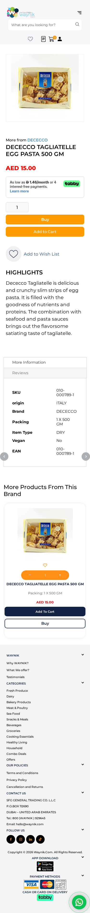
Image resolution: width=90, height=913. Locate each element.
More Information (29, 362)
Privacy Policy (16, 780)
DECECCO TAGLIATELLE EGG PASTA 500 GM (45, 584)
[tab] (45, 362)
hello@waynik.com (30, 824)
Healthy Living (16, 742)
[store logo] (20, 13)
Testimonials (15, 677)
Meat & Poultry (17, 708)
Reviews (20, 373)
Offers (10, 759)
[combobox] (45, 25)
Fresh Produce (17, 690)
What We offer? (17, 670)
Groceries (13, 731)
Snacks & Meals (17, 719)
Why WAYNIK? (17, 663)
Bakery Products (18, 702)
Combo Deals (16, 754)
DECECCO (37, 140)
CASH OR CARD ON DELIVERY (45, 892)
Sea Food (13, 713)
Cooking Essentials (20, 736)
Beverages (13, 725)
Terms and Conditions (22, 773)
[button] (45, 565)
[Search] (77, 25)
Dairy (10, 696)
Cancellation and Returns (24, 787)
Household (14, 748)
